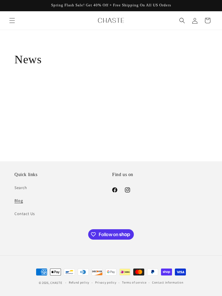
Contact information (167, 282)
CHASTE (56, 283)
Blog (18, 200)
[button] (12, 20)
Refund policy (79, 282)
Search (20, 187)
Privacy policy (105, 282)
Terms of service (134, 282)
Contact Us (24, 213)
